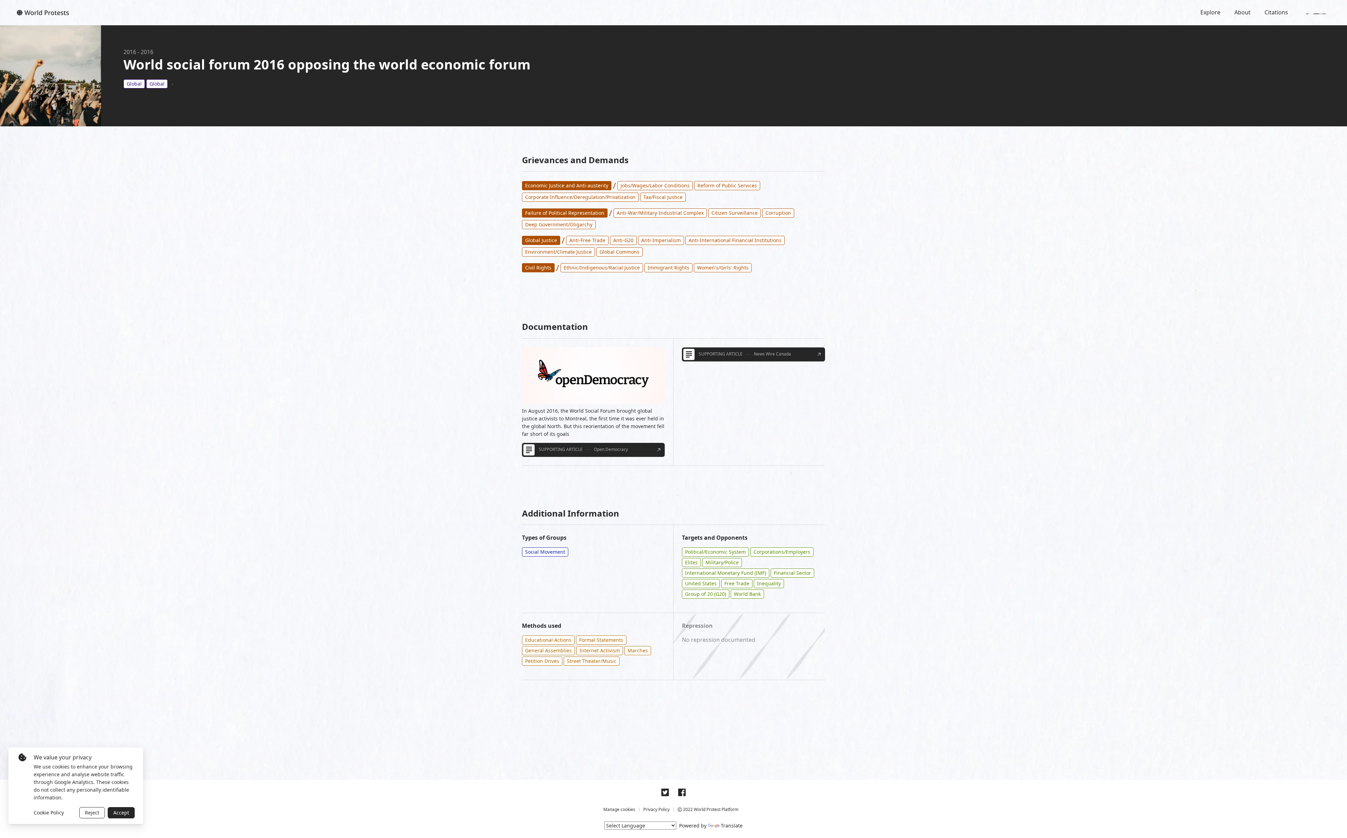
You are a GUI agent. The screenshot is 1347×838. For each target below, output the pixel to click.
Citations (1276, 12)
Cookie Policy (49, 812)
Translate (732, 825)
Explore (1210, 12)
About (1242, 12)
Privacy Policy (656, 809)
